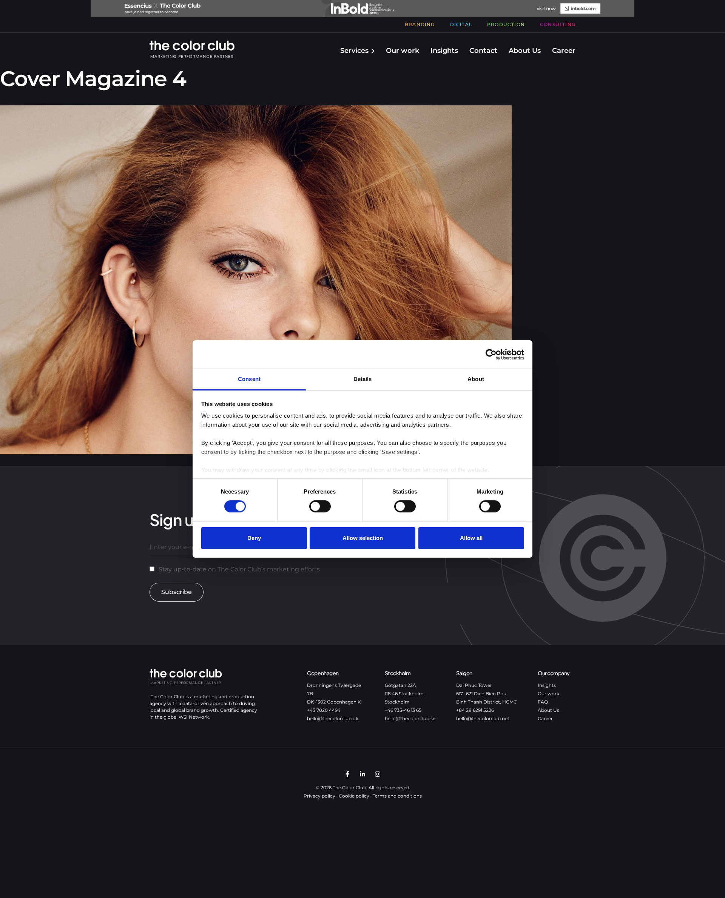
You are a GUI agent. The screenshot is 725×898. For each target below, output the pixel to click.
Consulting (557, 24)
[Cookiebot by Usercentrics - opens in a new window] (491, 354)
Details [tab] (362, 379)
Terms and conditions (397, 796)
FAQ (543, 702)
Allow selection (362, 538)
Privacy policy (319, 796)
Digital (461, 24)
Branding (420, 24)
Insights (444, 50)
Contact (483, 50)
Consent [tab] (249, 379)
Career (563, 50)
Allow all (471, 538)
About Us (525, 50)
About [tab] (475, 379)
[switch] (320, 506)
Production (506, 24)
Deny (254, 538)
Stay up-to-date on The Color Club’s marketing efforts (239, 569)
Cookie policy (354, 796)
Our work (402, 50)
